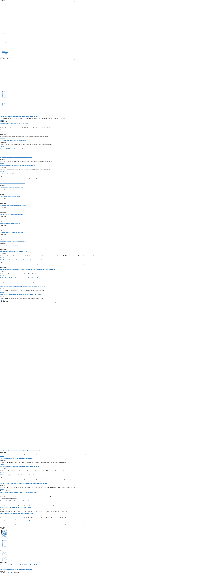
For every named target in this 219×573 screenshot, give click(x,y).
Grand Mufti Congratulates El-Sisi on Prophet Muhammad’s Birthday (16, 458)
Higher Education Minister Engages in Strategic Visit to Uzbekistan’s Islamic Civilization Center (22, 286)
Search (1, 57)
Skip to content (2, 0)
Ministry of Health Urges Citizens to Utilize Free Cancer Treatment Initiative (12, 183)
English (6, 42)
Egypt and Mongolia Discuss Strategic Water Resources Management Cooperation (16, 157)
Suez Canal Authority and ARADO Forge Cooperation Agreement (13, 173)
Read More (2, 257)
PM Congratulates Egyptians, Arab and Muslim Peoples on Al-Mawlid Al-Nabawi (13, 205)
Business (3, 34)
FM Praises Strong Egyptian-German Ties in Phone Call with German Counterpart (19, 474)
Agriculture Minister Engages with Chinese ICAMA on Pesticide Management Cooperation (17, 165)
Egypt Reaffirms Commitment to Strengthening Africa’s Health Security (11, 227)
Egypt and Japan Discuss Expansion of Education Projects (13, 251)
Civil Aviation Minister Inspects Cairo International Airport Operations (11, 214)
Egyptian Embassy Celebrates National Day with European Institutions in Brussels (19, 500)
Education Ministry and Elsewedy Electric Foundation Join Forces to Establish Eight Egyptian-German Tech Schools (27, 269)
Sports (3, 38)
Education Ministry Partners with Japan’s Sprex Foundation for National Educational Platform (22, 259)
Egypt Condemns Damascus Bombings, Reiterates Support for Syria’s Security (18, 492)
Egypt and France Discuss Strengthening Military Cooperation (10, 196)
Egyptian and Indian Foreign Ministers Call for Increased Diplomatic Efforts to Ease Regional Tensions (24, 483)
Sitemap (3, 555)
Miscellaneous (4, 33)
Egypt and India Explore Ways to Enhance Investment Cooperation (13, 140)
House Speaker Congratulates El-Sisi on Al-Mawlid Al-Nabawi (10, 223)
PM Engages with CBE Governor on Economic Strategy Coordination (13, 148)
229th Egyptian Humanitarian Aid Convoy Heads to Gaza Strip (15, 520)
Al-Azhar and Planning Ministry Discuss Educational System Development (12, 245)
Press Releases (5, 52)
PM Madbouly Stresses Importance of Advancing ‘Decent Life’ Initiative (14, 132)
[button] (109, 44)
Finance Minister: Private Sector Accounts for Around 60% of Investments (14, 123)
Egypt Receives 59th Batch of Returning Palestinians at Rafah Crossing (16, 513)
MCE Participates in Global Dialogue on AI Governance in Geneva (15, 507)
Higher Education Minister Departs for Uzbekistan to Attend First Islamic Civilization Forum (21, 294)
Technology (4, 35)
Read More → (3, 120)
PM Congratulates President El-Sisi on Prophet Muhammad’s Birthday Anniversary (13, 236)
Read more (2, 527)
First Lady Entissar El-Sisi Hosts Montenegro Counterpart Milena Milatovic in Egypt (20, 277)
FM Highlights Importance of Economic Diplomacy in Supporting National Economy (20, 450)
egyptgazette (9, 572)
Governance (4, 36)
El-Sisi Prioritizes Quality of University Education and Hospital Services (11, 187)
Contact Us (4, 552)
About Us (4, 553)
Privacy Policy (5, 554)
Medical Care (4, 37)
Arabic (6, 41)
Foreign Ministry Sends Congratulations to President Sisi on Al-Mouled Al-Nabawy (19, 116)
